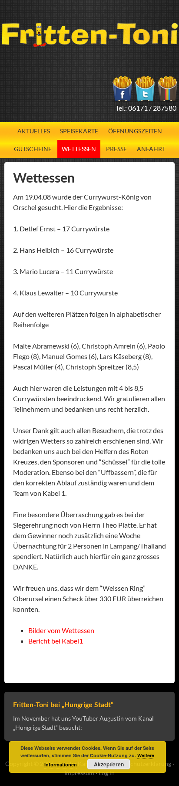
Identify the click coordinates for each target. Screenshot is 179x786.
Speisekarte (79, 131)
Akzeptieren (109, 764)
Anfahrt (151, 148)
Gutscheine (33, 148)
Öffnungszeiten (135, 131)
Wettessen (79, 148)
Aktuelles (33, 131)
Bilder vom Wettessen (61, 630)
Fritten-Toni (89, 35)
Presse (116, 148)
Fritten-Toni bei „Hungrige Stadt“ (63, 704)
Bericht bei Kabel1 (55, 641)
